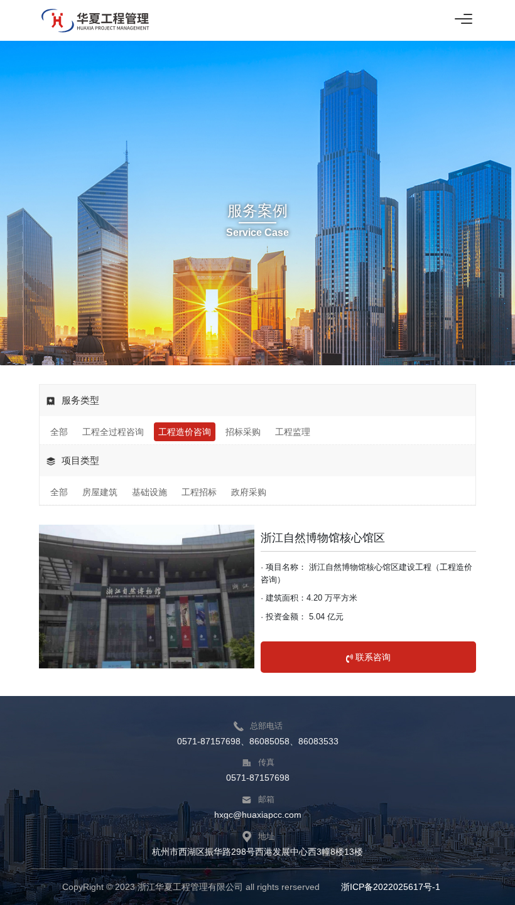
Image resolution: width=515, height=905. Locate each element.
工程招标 (199, 492)
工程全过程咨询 (113, 432)
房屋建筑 (99, 492)
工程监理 (292, 432)
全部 (59, 432)
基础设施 (149, 492)
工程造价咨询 (184, 432)
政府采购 (248, 492)
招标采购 (243, 432)
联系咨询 (372, 657)
